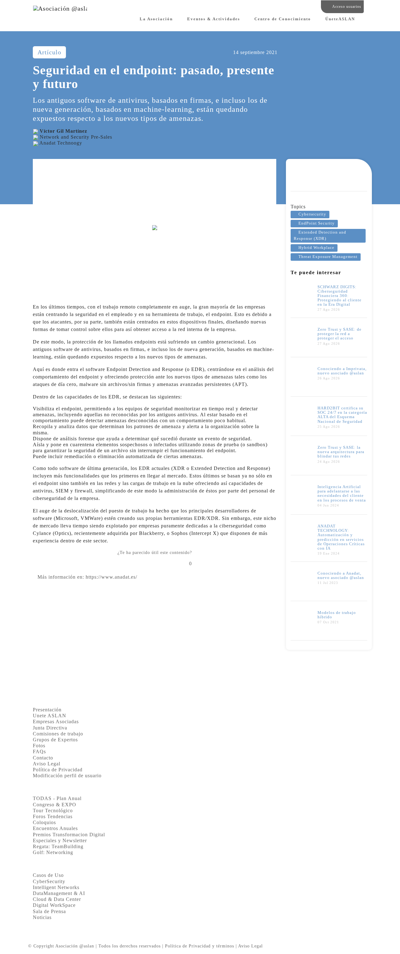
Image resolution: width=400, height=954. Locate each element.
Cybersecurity (312, 214)
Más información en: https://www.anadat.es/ (87, 577)
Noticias (42, 917)
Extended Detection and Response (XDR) (320, 235)
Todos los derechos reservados (129, 945)
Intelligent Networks (56, 887)
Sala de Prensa (49, 911)
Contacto (43, 757)
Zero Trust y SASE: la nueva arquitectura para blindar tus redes (341, 451)
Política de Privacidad (57, 769)
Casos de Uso (48, 875)
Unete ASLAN (49, 715)
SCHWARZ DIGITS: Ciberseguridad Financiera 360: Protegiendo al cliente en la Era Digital (340, 296)
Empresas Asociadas (56, 721)
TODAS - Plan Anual (57, 798)
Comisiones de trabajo (58, 733)
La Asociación (156, 19)
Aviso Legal (46, 763)
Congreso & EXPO (54, 804)
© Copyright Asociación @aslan (61, 945)
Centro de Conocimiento (282, 19)
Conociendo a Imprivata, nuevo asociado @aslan (342, 371)
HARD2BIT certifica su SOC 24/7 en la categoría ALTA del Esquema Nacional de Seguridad (342, 414)
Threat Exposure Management (328, 257)
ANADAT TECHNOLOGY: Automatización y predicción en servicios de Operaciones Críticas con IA (341, 537)
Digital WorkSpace (54, 905)
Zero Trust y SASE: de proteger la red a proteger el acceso (340, 333)
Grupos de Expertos (55, 739)
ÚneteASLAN (340, 19)
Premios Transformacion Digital (69, 834)
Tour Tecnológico (53, 810)
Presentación (47, 709)
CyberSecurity (49, 881)
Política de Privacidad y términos (199, 945)
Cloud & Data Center (57, 899)
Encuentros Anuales (55, 828)
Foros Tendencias (52, 816)
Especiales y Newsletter (60, 840)
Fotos (39, 745)
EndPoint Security (316, 223)
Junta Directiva (50, 727)
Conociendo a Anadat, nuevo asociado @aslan (341, 575)
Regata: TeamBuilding (58, 846)
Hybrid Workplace (316, 247)
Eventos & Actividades (213, 19)
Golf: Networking (53, 852)
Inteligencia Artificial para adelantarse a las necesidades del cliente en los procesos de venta (342, 493)
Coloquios (44, 822)
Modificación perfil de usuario (67, 775)
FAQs (39, 751)
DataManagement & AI (59, 893)
